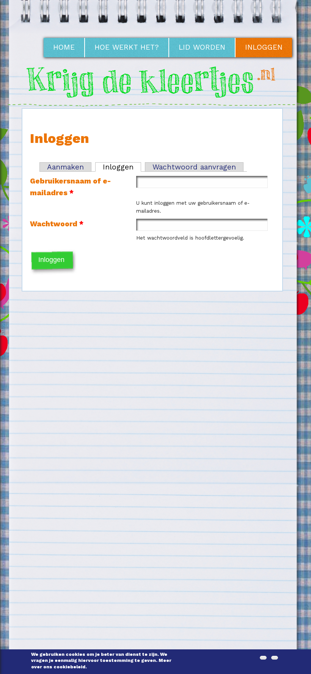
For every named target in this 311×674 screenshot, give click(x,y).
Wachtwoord (56, 223)
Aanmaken (65, 167)
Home (64, 47)
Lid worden (202, 47)
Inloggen (264, 47)
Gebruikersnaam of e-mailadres (70, 187)
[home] (155, 101)
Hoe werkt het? (126, 47)
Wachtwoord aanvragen (194, 167)
